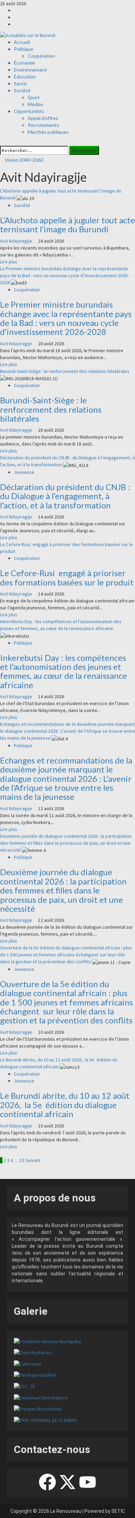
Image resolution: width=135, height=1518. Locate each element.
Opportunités (29, 111)
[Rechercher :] (34, 150)
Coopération (41, 56)
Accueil (22, 42)
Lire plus (8, 262)
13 (21, 1160)
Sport (34, 97)
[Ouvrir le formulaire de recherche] (2, 142)
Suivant (32, 1160)
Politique (23, 49)
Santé (20, 83)
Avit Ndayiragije (16, 241)
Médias (35, 104)
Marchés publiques (48, 132)
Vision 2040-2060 (23, 160)
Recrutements (43, 125)
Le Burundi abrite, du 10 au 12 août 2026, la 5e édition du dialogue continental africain (64, 1104)
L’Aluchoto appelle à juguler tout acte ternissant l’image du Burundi (67, 224)
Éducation (25, 76)
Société (22, 90)
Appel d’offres (43, 118)
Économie (24, 63)
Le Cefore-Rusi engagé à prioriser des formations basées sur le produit (67, 577)
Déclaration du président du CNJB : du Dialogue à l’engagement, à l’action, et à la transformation (65, 496)
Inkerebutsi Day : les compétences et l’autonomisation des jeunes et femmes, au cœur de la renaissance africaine (63, 671)
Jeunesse (24, 472)
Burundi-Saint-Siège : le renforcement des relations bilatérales (64, 371)
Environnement (30, 70)
